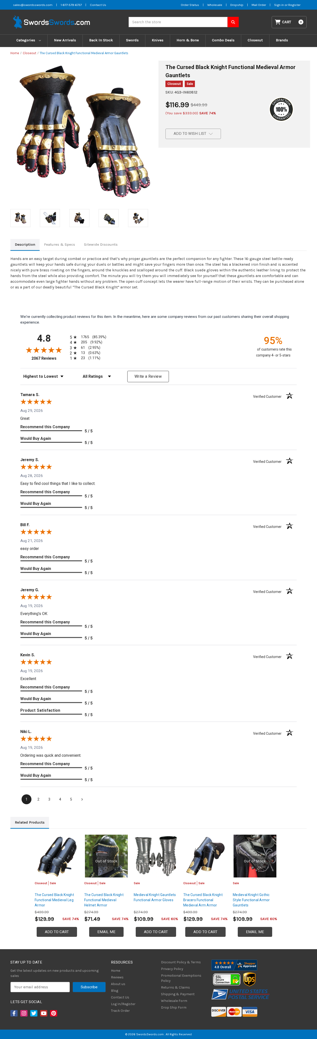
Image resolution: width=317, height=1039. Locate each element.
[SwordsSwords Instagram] (23, 1013)
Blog (114, 991)
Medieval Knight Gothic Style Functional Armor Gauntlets (251, 900)
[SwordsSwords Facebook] (13, 1013)
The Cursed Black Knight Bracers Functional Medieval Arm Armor (203, 900)
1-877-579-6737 (71, 5)
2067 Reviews (49, 358)
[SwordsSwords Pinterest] (53, 1013)
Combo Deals (223, 40)
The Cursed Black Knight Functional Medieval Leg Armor (54, 900)
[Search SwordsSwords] (233, 22)
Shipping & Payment (178, 994)
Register (294, 5)
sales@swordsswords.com (33, 5)
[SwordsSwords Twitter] (33, 1013)
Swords (132, 40)
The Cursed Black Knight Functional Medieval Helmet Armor (104, 900)
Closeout (255, 40)
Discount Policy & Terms (181, 962)
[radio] (87, 337)
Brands (282, 40)
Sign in (279, 5)
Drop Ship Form (173, 1007)
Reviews (117, 977)
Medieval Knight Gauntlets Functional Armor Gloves (155, 897)
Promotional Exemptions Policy (181, 978)
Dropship (236, 5)
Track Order (120, 1011)
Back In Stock (101, 40)
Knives (157, 40)
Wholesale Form (174, 1001)
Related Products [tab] (30, 822)
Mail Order (259, 5)
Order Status (190, 5)
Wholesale (214, 5)
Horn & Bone (188, 40)
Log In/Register (123, 1004)
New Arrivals (65, 40)
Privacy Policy (172, 969)
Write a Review (148, 376)
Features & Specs (59, 244)
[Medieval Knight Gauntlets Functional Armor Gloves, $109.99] (155, 856)
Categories (26, 40)
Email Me (106, 932)
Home (115, 970)
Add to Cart (57, 932)
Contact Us (98, 5)
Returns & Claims (175, 987)
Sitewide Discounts (101, 244)
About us (118, 984)
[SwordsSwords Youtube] (43, 1013)
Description (25, 244)
